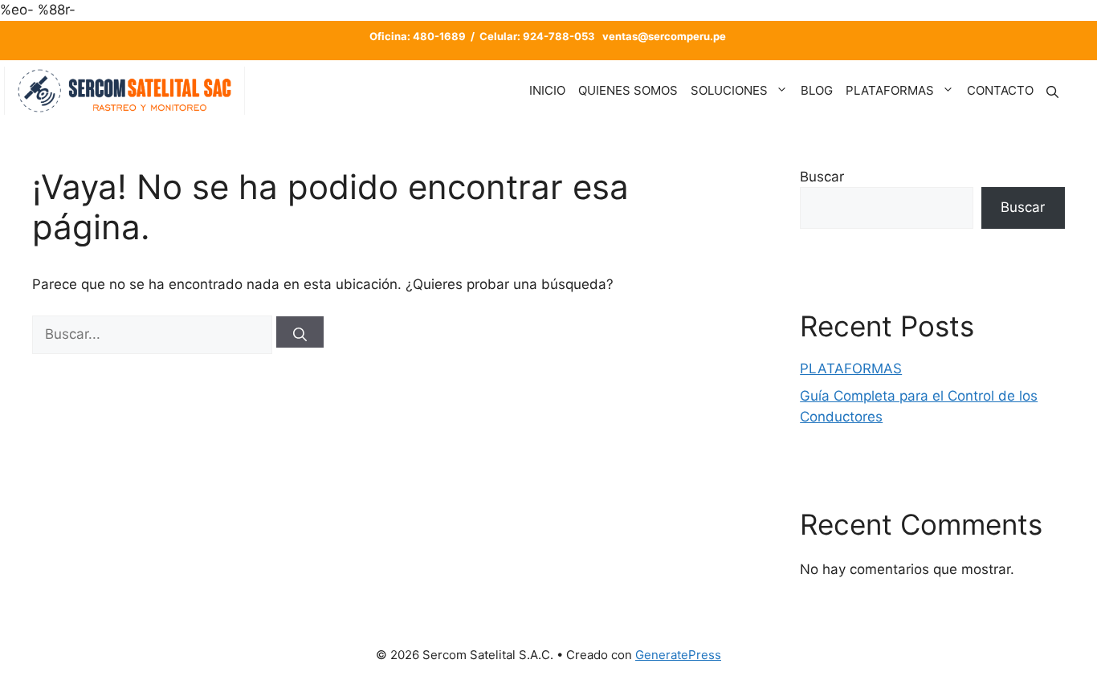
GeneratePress (678, 654)
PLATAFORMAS (890, 90)
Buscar (822, 177)
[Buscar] (300, 332)
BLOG (817, 90)
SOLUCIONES (729, 90)
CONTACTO (1000, 90)
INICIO (547, 90)
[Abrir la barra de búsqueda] (1052, 90)
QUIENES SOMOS (628, 90)
